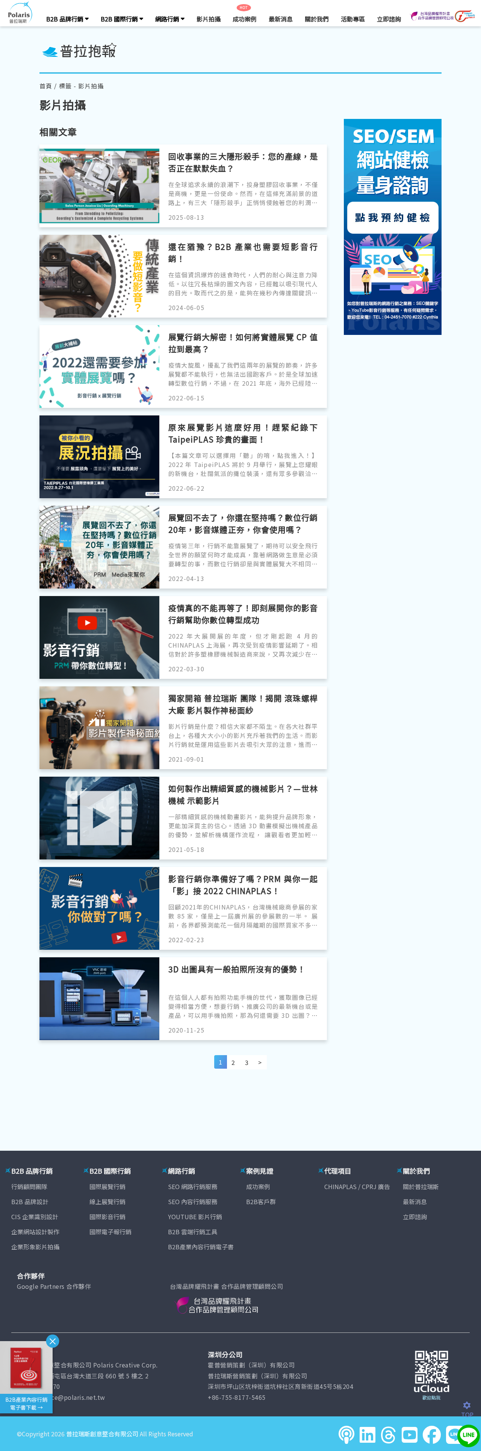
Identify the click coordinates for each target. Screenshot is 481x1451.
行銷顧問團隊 (29, 1186)
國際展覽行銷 (107, 1186)
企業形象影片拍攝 (35, 1246)
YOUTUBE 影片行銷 (195, 1216)
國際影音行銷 (107, 1216)
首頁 (45, 85)
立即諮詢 (389, 18)
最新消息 (281, 18)
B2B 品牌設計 (29, 1201)
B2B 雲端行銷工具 (192, 1231)
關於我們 (317, 18)
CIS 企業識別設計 (34, 1216)
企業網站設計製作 (35, 1231)
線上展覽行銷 (107, 1201)
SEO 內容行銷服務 (192, 1201)
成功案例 (245, 18)
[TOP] (471, 1405)
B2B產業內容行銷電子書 (201, 1246)
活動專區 (353, 18)
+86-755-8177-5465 (237, 1397)
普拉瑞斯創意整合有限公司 (102, 1433)
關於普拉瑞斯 (421, 1186)
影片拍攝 (209, 18)
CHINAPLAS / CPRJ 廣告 (357, 1186)
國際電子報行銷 (110, 1231)
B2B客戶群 (261, 1201)
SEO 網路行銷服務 (192, 1186)
